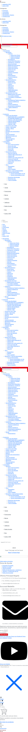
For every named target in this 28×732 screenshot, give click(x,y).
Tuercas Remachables (13, 172)
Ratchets (10, 74)
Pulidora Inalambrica (13, 104)
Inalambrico (8, 98)
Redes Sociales (8, 206)
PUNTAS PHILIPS (12, 122)
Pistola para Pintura (12, 66)
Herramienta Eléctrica (11, 79)
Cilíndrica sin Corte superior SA (15, 157)
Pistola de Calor (12, 82)
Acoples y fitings (10, 128)
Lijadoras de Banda (15, 56)
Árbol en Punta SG (12, 153)
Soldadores (11, 88)
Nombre (2, 630)
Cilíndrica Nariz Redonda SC (15, 154)
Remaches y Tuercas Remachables (14, 170)
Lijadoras (10, 53)
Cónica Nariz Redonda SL (14, 160)
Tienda (6, 187)
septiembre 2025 (6, 4)
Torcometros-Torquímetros (14, 97)
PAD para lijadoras (10, 138)
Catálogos (6, 202)
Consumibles (5, 12)
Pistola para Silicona (13, 68)
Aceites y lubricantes (11, 127)
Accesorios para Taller (11, 125)
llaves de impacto (12, 64)
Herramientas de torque (11, 93)
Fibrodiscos (11, 150)
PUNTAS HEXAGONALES (14, 121)
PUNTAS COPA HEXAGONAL (15, 119)
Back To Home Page (14, 552)
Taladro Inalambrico (13, 107)
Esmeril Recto (11, 81)
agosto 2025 (5, 5)
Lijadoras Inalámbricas (13, 101)
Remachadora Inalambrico (14, 106)
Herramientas (5, 13)
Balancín (8, 130)
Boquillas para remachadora (12, 131)
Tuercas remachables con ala (17, 173)
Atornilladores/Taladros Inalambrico (16, 100)
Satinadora (10, 87)
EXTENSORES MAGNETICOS (15, 118)
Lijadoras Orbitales (15, 58)
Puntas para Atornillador (11, 115)
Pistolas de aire (12, 69)
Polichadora (11, 71)
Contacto (6, 198)
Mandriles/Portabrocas (11, 135)
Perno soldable (12, 169)
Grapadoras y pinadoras (14, 62)
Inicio (5, 184)
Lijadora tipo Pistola (15, 55)
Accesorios (5, 10)
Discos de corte (12, 146)
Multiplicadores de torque (14, 94)
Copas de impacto (10, 134)
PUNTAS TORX (12, 124)
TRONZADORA (11, 91)
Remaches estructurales (14, 177)
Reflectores (11, 85)
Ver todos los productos (7, 722)
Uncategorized (6, 16)
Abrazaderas (11, 166)
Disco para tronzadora (13, 144)
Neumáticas (8, 52)
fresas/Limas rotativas (11, 151)
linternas (10, 103)
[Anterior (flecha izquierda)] (0, 731)
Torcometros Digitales (13, 95)
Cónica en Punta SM (13, 159)
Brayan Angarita (13, 667)
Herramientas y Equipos (8, 15)
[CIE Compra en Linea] (5, 36)
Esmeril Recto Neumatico (14, 61)
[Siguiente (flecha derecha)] (2, 731)
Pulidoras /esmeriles (13, 72)
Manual (7, 109)
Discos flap (11, 149)
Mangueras (8, 137)
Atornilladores (11, 59)
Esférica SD (11, 162)
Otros (7, 164)
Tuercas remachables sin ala (17, 175)
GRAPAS (10, 167)
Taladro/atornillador (13, 90)
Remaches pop (12, 178)
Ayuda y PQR (7, 213)
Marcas (6, 195)
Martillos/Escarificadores (14, 65)
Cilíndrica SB (11, 156)
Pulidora (10, 84)
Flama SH (10, 163)
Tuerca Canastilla (12, 180)
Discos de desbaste (13, 147)
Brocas (7, 133)
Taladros (10, 78)
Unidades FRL (9, 140)
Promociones (7, 191)
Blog (5, 210)
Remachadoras (11, 75)
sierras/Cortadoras (12, 77)
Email (1, 632)
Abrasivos (8, 143)
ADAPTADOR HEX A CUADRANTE (16, 117)
